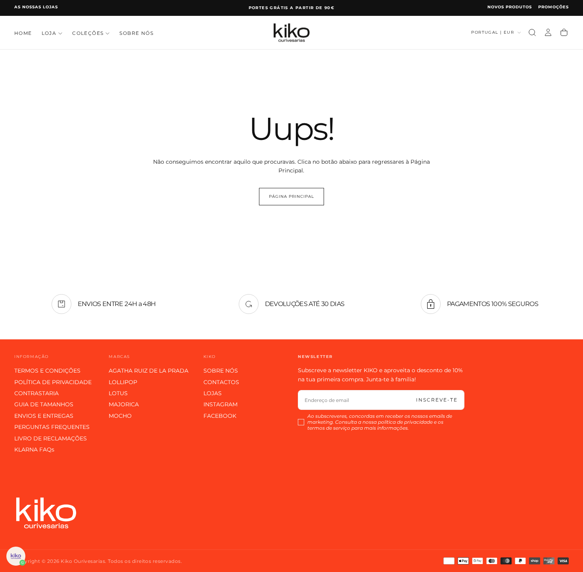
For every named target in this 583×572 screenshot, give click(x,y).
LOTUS (118, 393)
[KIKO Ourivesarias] (46, 512)
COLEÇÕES (88, 33)
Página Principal (291, 196)
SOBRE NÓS (136, 33)
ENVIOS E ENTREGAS (43, 415)
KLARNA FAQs (34, 449)
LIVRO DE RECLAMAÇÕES (50, 438)
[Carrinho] (564, 32)
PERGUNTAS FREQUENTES (52, 426)
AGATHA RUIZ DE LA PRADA (148, 370)
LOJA (49, 33)
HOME (23, 33)
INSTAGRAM (220, 404)
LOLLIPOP (123, 382)
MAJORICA (124, 404)
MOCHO (120, 415)
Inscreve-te (437, 400)
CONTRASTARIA (36, 393)
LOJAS (212, 393)
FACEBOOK (219, 415)
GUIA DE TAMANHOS (43, 404)
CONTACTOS (221, 382)
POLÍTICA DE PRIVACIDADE (53, 382)
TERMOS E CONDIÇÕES (47, 370)
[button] (532, 32)
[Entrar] (548, 32)
